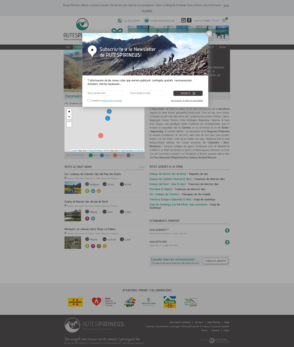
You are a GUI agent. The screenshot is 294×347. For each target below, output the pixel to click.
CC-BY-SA (138, 150)
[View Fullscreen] (69, 124)
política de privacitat (112, 100)
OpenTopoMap (127, 150)
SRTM (106, 150)
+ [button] (69, 111)
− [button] (69, 117)
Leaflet (74, 150)
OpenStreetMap (95, 150)
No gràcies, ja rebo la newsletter (187, 100)
